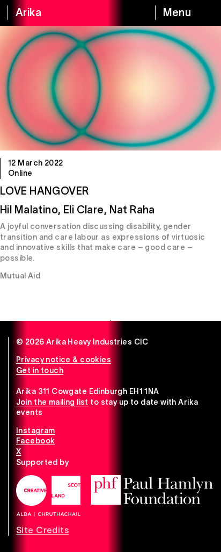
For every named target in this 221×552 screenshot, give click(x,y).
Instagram (35, 430)
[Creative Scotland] (48, 496)
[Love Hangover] (110, 88)
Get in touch (39, 370)
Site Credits (42, 530)
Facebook (35, 440)
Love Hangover (44, 191)
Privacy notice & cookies (63, 359)
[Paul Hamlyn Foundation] (152, 490)
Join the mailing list (52, 402)
